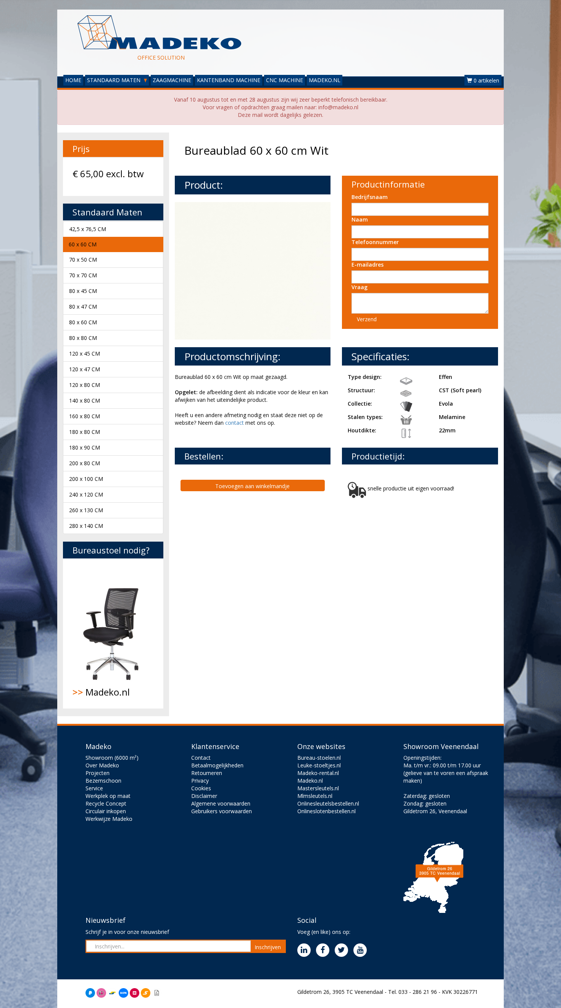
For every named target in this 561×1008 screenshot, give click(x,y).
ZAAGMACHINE (172, 80)
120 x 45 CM (84, 353)
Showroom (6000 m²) (112, 757)
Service (94, 788)
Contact (201, 757)
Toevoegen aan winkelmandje (252, 486)
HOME (73, 80)
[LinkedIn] (305, 950)
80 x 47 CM (83, 306)
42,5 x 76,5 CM (87, 229)
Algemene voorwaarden (220, 803)
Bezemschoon (103, 780)
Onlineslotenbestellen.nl (326, 811)
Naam (359, 219)
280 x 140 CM (86, 525)
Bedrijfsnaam (369, 197)
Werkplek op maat (108, 795)
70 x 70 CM (83, 275)
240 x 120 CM (86, 494)
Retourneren (206, 773)
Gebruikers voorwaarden (221, 811)
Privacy (200, 780)
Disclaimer (204, 795)
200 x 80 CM (84, 463)
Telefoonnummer (375, 242)
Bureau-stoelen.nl (319, 757)
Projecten (97, 773)
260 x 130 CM (86, 510)
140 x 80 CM (84, 400)
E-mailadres (367, 264)
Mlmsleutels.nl (314, 795)
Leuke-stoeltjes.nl (319, 765)
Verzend (367, 319)
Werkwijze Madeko (108, 818)
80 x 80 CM (83, 337)
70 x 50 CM (83, 259)
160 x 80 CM (84, 416)
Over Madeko (102, 765)
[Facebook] (324, 950)
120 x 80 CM (84, 384)
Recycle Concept (105, 803)
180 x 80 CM (84, 431)
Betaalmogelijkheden (217, 765)
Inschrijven (268, 947)
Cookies (201, 788)
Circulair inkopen (105, 811)
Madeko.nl (101, 692)
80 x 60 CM (83, 322)
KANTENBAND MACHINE (228, 80)
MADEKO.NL (324, 80)
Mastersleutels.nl (318, 788)
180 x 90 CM (84, 447)
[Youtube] (362, 950)
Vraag (359, 287)
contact (234, 422)
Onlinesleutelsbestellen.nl (328, 803)
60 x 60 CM (83, 244)
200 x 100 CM (86, 478)
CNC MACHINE (284, 80)
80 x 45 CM (83, 290)
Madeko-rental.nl (318, 773)
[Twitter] (343, 950)
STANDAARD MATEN (114, 80)
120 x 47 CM (84, 369)
